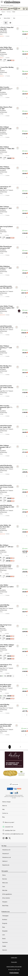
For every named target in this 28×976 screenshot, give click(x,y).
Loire (3, 934)
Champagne (5, 915)
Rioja (3, 927)
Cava (3, 886)
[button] (23, 9)
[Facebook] (7, 838)
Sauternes (5, 942)
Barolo (4, 938)
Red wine (4, 879)
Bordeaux (4, 919)
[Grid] (10, 23)
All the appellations (7, 894)
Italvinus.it (4, 861)
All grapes (4, 901)
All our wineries (6, 898)
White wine (5, 882)
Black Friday (5, 905)
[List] (5, 23)
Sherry (4, 875)
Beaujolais (4, 931)
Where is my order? (9, 822)
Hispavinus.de (5, 865)
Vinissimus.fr (5, 853)
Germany (9, 11)
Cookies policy (14, 957)
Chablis (4, 946)
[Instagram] (4, 838)
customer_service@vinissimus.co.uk (14, 834)
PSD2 (10, 788)
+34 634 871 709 (9, 827)
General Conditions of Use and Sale (14, 966)
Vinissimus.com (6, 849)
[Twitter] (10, 838)
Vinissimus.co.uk (6, 857)
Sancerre (4, 950)
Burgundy (4, 923)
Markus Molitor (7, 18)
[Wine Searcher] (14, 773)
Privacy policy (14, 962)
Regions (3, 11)
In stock (25, 290)
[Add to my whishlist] (17, 108)
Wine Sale (4, 890)
